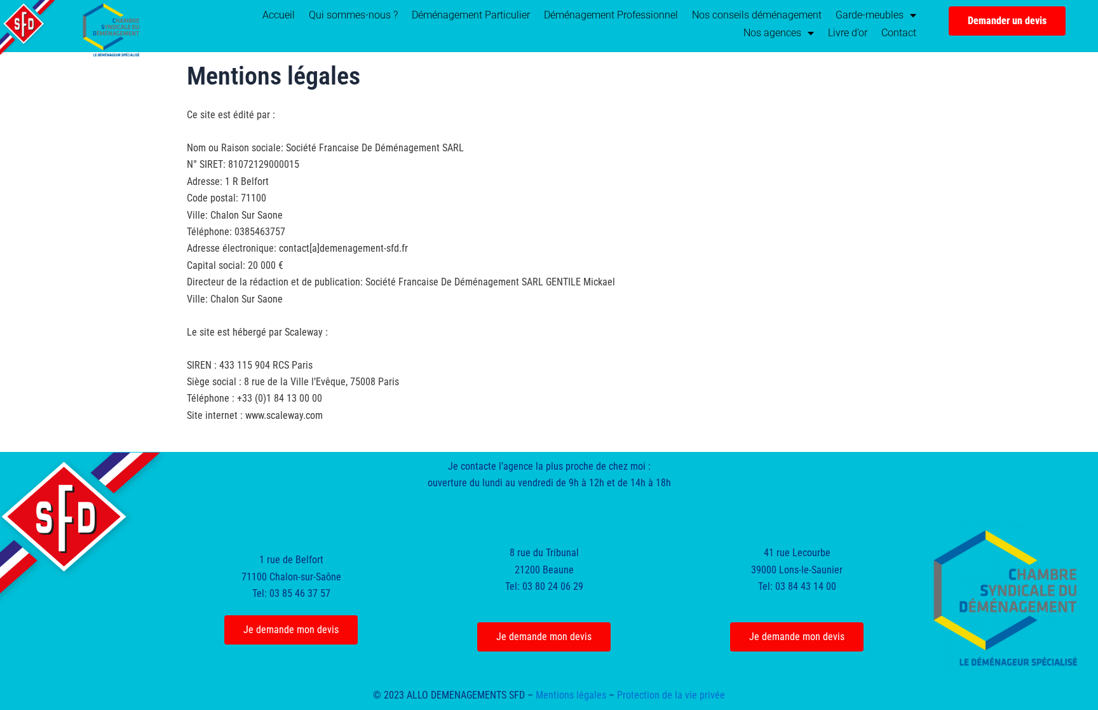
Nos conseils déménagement (757, 15)
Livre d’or (847, 33)
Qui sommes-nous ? (353, 15)
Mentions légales (571, 695)
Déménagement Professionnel (611, 15)
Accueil (278, 15)
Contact (898, 33)
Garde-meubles (870, 15)
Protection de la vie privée (671, 695)
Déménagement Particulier (471, 15)
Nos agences (772, 33)
